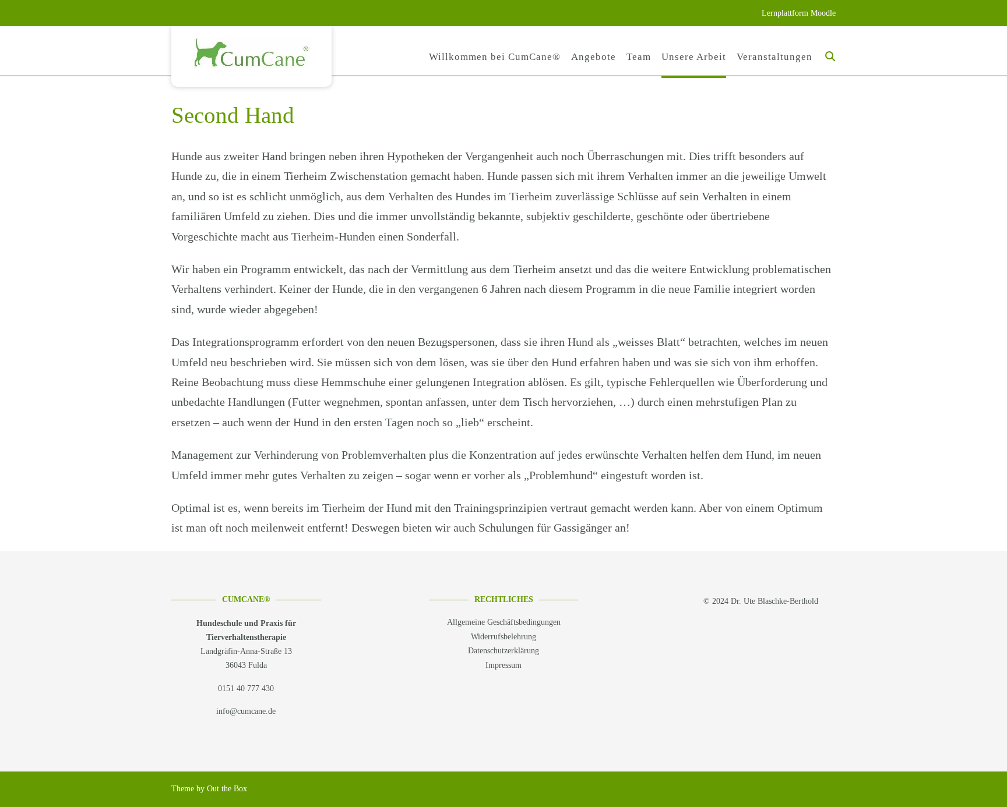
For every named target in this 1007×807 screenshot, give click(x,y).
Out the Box (227, 788)
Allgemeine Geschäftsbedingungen (504, 622)
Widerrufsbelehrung (503, 636)
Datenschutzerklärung (503, 650)
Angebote (593, 56)
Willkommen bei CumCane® (495, 56)
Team (638, 56)
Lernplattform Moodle (799, 13)
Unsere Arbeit (693, 56)
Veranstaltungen (774, 56)
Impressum (503, 665)
